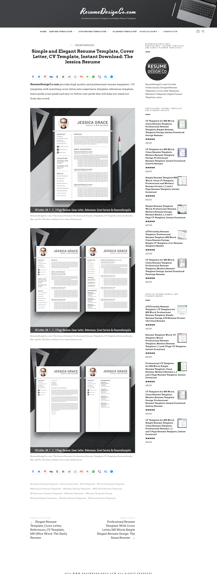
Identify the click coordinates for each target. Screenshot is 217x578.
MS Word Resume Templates (108, 489)
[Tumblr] (57, 76)
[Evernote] (87, 76)
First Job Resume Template (111, 484)
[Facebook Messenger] (111, 76)
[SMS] (93, 76)
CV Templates (88, 484)
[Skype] (105, 76)
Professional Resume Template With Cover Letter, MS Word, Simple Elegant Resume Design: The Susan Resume (109, 528)
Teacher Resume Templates (103, 498)
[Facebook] (33, 76)
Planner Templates (125, 32)
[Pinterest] (45, 76)
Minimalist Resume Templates (46, 489)
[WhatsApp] (75, 76)
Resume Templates (60, 32)
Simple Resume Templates (44, 498)
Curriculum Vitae (70, 484)
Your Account (148, 32)
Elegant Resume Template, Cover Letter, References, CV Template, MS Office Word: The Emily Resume (56, 528)
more (158, 97)
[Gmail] (81, 76)
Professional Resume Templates (47, 493)
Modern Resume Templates (78, 489)
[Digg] (51, 76)
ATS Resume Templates (92, 32)
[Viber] (99, 76)
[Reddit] (69, 76)
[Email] (63, 76)
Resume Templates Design (99, 493)
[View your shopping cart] (198, 31)
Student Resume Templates (73, 498)
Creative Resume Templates (45, 484)
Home (43, 32)
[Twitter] (39, 76)
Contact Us (170, 32)
